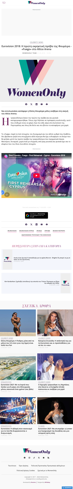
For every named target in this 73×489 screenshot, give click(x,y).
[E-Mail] (41, 104)
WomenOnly (36, 451)
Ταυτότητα (12, 466)
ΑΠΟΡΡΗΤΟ (68, 488)
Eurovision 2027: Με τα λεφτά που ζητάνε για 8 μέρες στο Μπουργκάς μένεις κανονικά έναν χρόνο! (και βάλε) (17, 387)
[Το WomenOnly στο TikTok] (34, 458)
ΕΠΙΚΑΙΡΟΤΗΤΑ (6, 382)
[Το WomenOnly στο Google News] (43, 458)
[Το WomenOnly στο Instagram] (29, 458)
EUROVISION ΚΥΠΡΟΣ (27, 231)
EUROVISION (12, 231)
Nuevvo (33, 482)
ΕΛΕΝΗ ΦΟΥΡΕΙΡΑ (59, 231)
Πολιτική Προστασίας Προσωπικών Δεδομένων (48, 466)
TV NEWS (41, 426)
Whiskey (47, 482)
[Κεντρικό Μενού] (3, 2)
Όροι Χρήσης (23, 466)
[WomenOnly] (36, 3)
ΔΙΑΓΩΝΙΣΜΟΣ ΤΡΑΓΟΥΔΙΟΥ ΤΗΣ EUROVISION (36, 235)
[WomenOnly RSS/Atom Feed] (48, 458)
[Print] (46, 104)
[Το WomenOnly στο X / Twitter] (39, 458)
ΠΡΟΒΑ (47, 231)
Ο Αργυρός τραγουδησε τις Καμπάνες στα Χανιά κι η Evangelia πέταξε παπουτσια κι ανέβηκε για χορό (53, 387)
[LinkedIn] (36, 104)
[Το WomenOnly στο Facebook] (24, 458)
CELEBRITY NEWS (36, 42)
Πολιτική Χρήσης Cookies (26, 470)
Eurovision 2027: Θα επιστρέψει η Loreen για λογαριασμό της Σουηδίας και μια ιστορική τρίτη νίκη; (55, 430)
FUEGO (39, 231)
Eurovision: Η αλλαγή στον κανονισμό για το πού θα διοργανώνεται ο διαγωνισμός (16, 430)
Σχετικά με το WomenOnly (47, 470)
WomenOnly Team (29, 53)
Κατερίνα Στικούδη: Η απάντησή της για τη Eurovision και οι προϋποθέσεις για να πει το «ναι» (54, 343)
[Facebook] (26, 104)
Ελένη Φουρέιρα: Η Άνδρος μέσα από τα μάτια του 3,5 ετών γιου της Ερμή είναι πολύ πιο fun (17, 343)
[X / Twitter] (31, 104)
